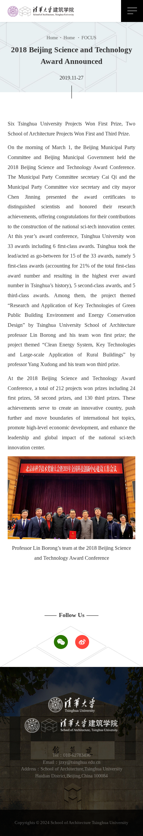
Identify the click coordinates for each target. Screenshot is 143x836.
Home (52, 37)
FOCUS (87, 37)
